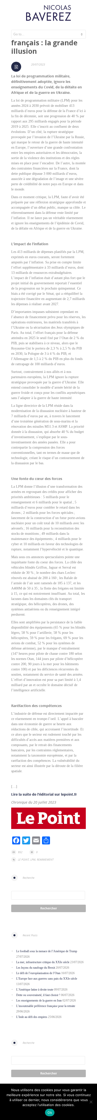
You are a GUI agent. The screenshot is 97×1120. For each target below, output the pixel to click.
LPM (32, 859)
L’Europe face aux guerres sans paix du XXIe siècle (46, 978)
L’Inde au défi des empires (31, 1017)
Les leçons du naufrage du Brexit (35, 967)
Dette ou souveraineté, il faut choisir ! (38, 995)
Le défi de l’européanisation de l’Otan (38, 973)
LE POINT (23, 859)
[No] (90, 1101)
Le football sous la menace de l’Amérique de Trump (46, 951)
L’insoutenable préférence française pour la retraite (45, 1006)
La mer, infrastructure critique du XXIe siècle (42, 962)
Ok (50, 1113)
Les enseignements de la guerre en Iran (39, 1000)
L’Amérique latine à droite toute (34, 989)
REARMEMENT (45, 859)
